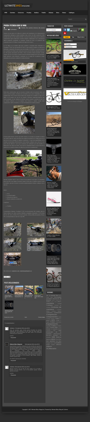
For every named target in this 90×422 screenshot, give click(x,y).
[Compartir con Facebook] (9, 277)
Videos (64, 12)
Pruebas (29, 12)
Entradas (68, 44)
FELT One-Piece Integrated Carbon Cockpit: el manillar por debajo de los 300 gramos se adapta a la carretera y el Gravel (53, 159)
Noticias (58, 337)
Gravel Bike (54, 327)
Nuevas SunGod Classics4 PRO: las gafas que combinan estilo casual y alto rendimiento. (52, 185)
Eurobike (48, 326)
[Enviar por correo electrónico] (4, 277)
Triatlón (44, 12)
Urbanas (51, 12)
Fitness (48, 327)
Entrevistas (58, 322)
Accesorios (57, 297)
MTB (6, 12)
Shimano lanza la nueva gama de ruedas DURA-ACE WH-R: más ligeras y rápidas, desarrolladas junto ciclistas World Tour (53, 260)
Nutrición (48, 339)
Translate (58, 32)
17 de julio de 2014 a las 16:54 (22, 328)
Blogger (80, 101)
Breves (59, 301)
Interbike (48, 329)
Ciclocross (21, 12)
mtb (39, 28)
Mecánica (48, 335)
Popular (67, 37)
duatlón (52, 318)
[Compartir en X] (8, 277)
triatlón (48, 344)
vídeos (49, 346)
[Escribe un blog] (6, 277)
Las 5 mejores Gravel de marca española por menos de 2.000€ (53, 57)
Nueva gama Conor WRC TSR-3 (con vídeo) (53, 107)
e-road (57, 320)
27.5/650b (22, 28)
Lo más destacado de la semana (53, 332)
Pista (57, 339)
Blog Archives (81, 37)
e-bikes (57, 318)
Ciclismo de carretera (53, 308)
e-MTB (53, 320)
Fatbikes (54, 326)
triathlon (6, 29)
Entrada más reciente (8, 317)
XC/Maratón (51, 349)
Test (52, 343)
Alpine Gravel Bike (56, 300)
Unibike (53, 344)
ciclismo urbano (56, 311)
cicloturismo (57, 312)
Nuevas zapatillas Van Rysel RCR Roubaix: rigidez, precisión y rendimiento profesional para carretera (53, 211)
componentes (52, 317)
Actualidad (49, 298)
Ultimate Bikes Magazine (16, 344)
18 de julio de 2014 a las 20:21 (32, 344)
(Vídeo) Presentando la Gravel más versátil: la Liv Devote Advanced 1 (53, 285)
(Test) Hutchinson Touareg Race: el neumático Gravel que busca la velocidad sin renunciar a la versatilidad (53, 132)
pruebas (43, 28)
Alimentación (56, 298)
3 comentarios (13, 29)
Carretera (12, 12)
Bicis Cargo (54, 301)
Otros (57, 12)
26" (47, 295)
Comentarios (69, 47)
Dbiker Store (74, 61)
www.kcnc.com (15, 271)
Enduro (52, 322)
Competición (51, 315)
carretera (30, 28)
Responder (13, 337)
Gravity (59, 327)
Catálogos (71, 12)
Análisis (36, 12)
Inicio (26, 317)
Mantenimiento (57, 333)
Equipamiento (52, 324)
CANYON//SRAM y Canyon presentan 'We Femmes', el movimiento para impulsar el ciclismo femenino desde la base (53, 82)
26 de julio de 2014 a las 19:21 (22, 366)
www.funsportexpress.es (26, 271)
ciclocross (35, 28)
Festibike (59, 325)
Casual (59, 303)
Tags (73, 37)
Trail (54, 343)
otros (53, 339)
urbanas (58, 344)
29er (27, 28)
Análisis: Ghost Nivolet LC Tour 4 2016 (53, 235)
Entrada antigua (41, 317)
